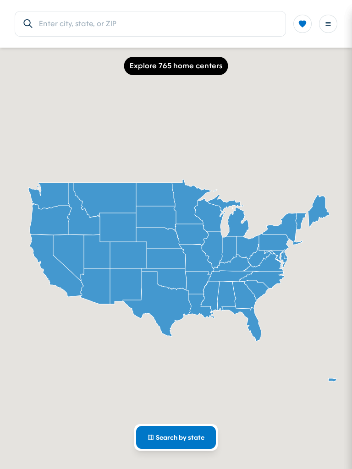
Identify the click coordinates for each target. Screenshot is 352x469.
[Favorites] (302, 24)
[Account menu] (328, 24)
